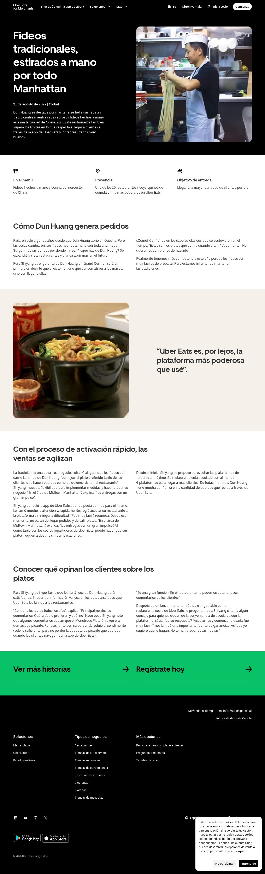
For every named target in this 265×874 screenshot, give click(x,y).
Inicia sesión (221, 6)
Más (119, 6)
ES (174, 6)
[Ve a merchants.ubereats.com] (23, 6)
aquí (240, 851)
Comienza (242, 6)
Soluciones (97, 6)
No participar (224, 863)
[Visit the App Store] (55, 838)
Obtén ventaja (192, 6)
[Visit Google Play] (27, 838)
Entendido (248, 863)
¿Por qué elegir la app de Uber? (62, 6)
